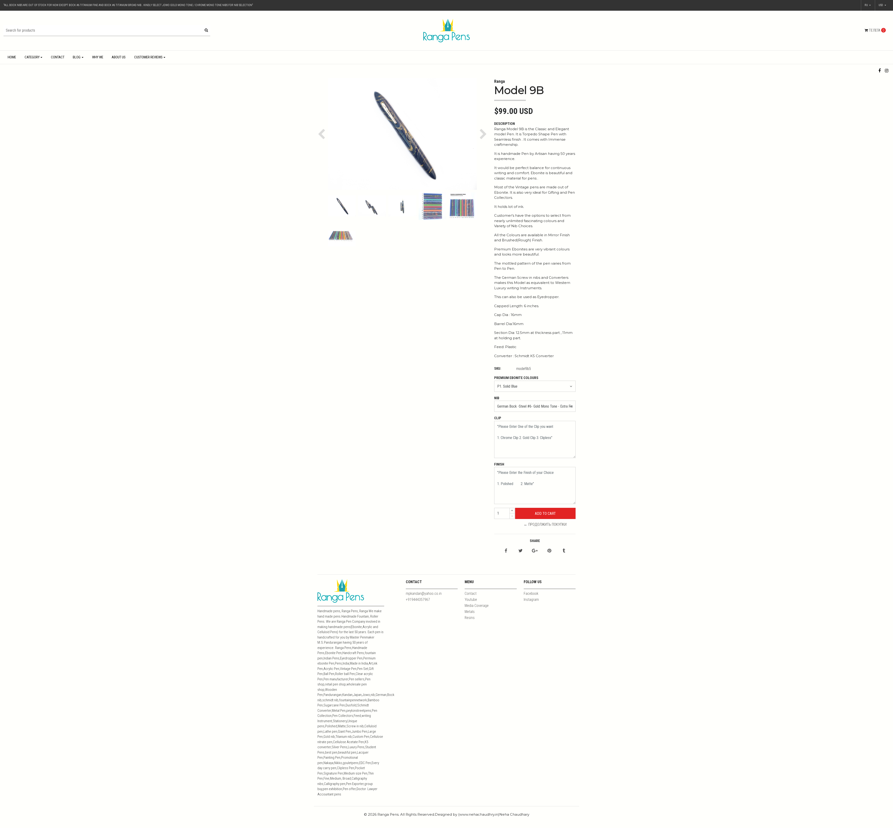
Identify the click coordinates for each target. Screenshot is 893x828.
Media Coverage (477, 605)
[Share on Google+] (535, 551)
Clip (497, 418)
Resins (470, 617)
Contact (57, 57)
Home (12, 57)
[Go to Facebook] (879, 70)
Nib (496, 398)
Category (32, 57)
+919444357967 (418, 599)
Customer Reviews (148, 57)
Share (535, 541)
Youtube (471, 599)
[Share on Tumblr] (564, 551)
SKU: (497, 368)
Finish (499, 464)
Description (504, 124)
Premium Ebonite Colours (516, 378)
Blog (76, 57)
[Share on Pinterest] (549, 551)
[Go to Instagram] (886, 70)
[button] (882, 5)
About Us (119, 57)
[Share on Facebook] (506, 551)
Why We (97, 57)
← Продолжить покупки (545, 524)
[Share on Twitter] (520, 551)
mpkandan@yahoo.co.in (424, 593)
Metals (470, 611)
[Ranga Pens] (446, 30)
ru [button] (867, 5)
